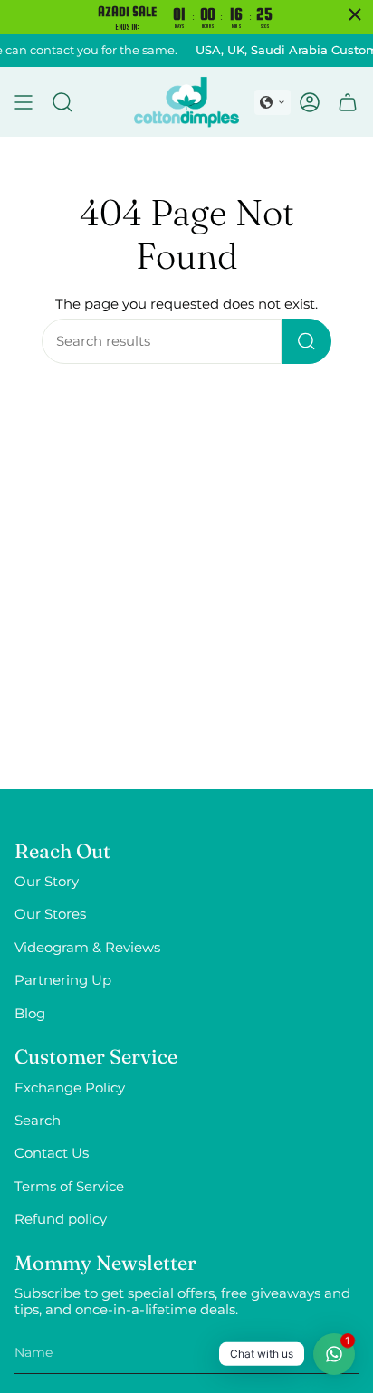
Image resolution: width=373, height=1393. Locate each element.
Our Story (46, 881)
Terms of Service (69, 1186)
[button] (272, 102)
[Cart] (348, 102)
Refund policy (60, 1219)
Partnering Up (62, 980)
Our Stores (50, 914)
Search (37, 1120)
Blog (29, 1014)
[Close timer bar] (355, 14)
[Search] (306, 341)
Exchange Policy (69, 1088)
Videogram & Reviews (87, 948)
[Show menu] (23, 102)
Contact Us (51, 1153)
